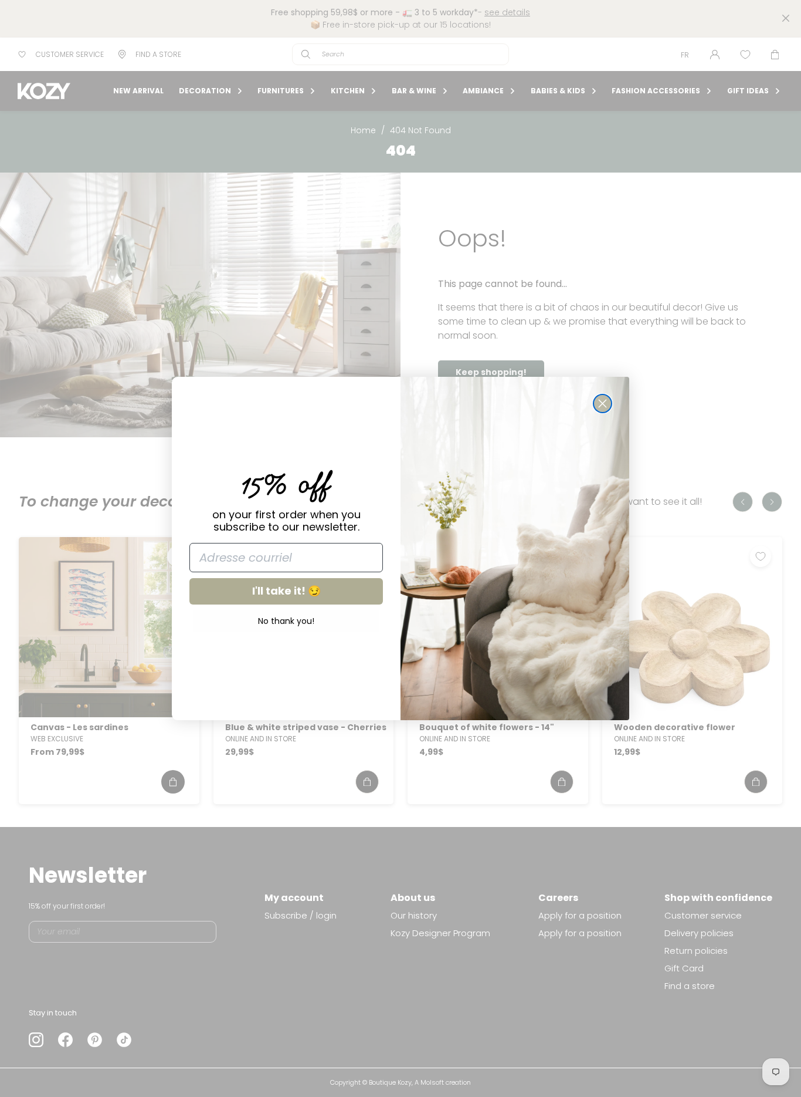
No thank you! (286, 621)
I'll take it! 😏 (286, 590)
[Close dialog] (602, 403)
